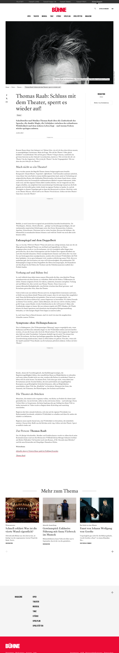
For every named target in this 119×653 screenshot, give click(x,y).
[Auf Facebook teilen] (7, 95)
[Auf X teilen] (7, 98)
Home (7, 87)
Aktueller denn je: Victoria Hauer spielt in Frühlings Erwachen (37, 451)
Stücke (58, 16)
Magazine (88, 16)
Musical (44, 16)
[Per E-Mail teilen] (7, 102)
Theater (36, 16)
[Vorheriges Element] (7, 552)
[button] (95, 8)
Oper (28, 16)
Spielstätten (78, 16)
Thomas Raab (20, 455)
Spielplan (67, 16)
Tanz (51, 16)
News (13, 87)
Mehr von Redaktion (101, 103)
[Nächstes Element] (112, 552)
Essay (19, 115)
